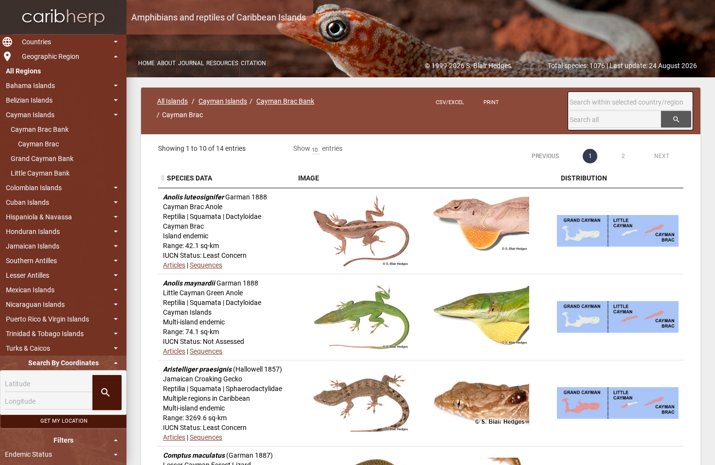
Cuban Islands (27, 202)
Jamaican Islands (32, 246)
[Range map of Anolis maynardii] (618, 317)
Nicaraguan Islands (35, 304)
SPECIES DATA (189, 178)
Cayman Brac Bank (40, 129)
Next (661, 156)
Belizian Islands (29, 100)
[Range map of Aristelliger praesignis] (618, 403)
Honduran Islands (33, 231)
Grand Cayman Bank (42, 158)
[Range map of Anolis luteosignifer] (618, 231)
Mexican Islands (30, 290)
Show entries (317, 148)
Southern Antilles (31, 261)
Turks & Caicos (28, 348)
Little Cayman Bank (40, 173)
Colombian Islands (34, 188)
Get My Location (64, 421)
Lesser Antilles (27, 275)
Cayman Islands (30, 115)
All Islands (172, 101)
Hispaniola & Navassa (39, 217)
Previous (545, 156)
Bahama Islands (30, 85)
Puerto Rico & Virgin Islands (47, 319)
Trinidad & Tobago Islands (45, 334)
